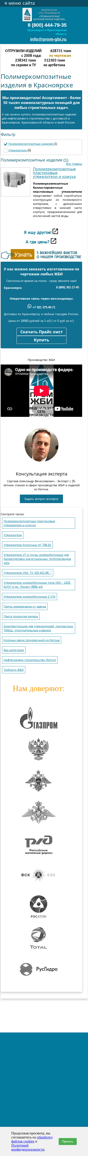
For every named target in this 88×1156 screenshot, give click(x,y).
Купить (41, 340)
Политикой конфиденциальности (27, 1147)
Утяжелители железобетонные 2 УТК (30, 596)
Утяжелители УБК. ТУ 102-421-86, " (28, 573)
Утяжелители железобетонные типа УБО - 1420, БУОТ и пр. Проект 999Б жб (37, 584)
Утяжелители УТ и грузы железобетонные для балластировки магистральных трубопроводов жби (37, 559)
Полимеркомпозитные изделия (31, 144)
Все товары (74, 164)
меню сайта (20, 3)
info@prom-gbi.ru (48, 39)
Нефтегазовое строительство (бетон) (30, 660)
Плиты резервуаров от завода (25, 606)
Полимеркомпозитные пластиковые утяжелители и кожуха (54, 173)
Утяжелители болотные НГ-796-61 (27, 545)
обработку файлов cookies (32, 1139)
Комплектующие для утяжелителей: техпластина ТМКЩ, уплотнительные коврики (38, 628)
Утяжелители (18, 150)
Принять (67, 1141)
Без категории (14, 650)
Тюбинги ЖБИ (14, 670)
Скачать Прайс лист (41, 332)
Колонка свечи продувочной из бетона (32, 640)
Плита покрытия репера (21, 616)
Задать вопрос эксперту (41, 499)
